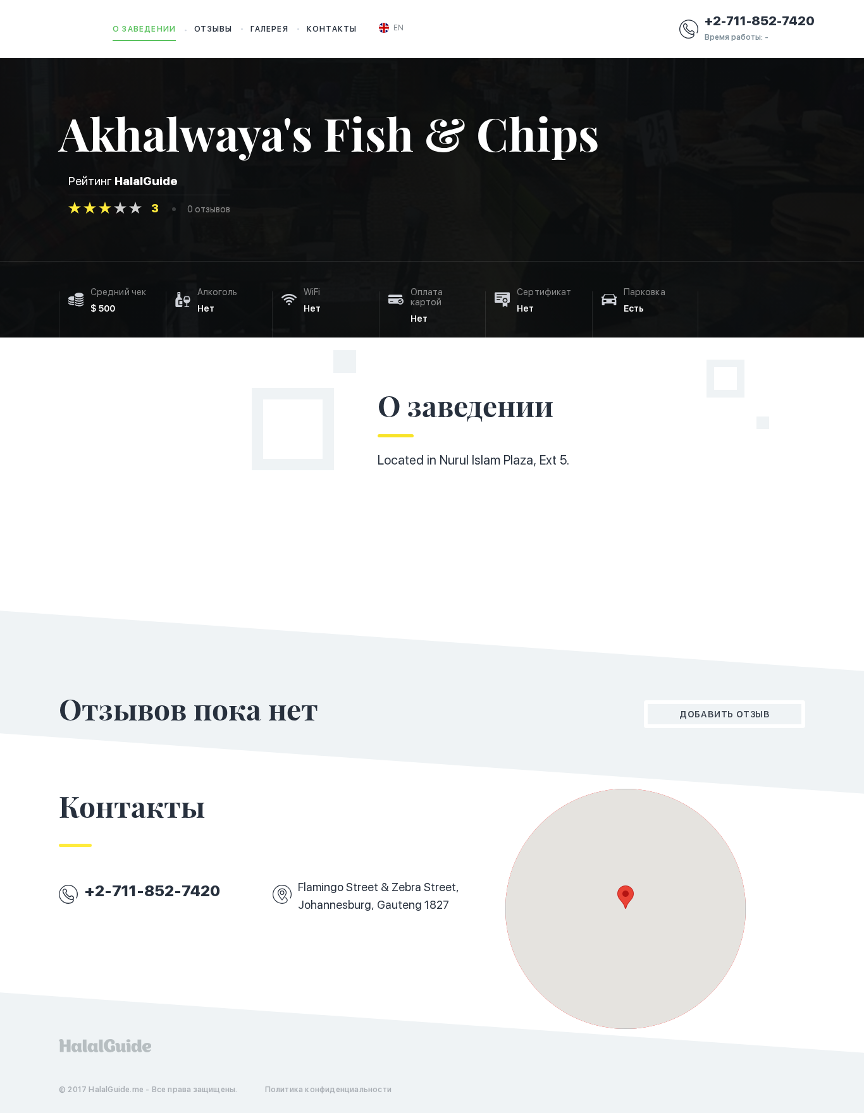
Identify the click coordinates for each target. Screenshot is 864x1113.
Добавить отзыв (724, 714)
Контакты (332, 29)
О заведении (144, 29)
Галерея (269, 29)
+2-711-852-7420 (760, 20)
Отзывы (213, 29)
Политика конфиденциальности (328, 1089)
